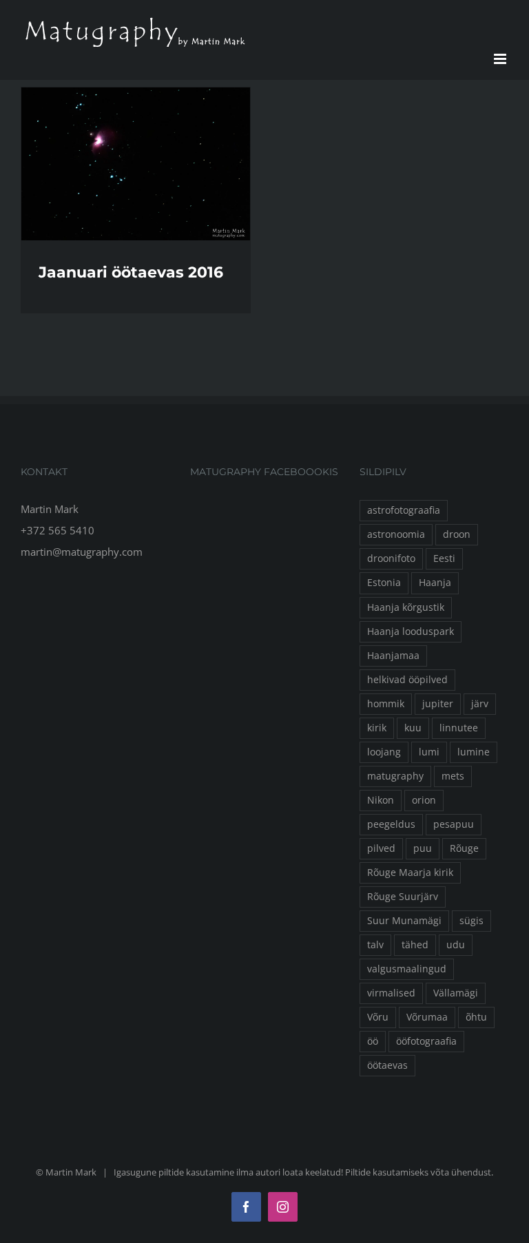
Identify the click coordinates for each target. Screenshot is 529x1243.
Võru (377, 1017)
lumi (429, 752)
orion (424, 800)
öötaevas (387, 1065)
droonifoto (391, 558)
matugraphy (395, 776)
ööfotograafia (426, 1041)
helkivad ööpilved (407, 679)
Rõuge (464, 848)
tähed (415, 945)
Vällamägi (455, 993)
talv (375, 945)
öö (372, 1041)
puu (422, 848)
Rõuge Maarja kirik (410, 872)
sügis (471, 921)
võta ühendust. (462, 1172)
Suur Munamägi (404, 921)
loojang (384, 752)
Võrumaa (427, 1017)
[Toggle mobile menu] (501, 59)
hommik (385, 704)
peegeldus (391, 824)
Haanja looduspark (410, 631)
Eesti (444, 558)
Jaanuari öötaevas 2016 (131, 272)
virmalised (391, 993)
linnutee (458, 728)
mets (453, 776)
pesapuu (453, 824)
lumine (473, 752)
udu (455, 945)
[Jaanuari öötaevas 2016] (135, 163)
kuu (413, 728)
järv (479, 704)
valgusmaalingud (406, 969)
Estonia (384, 582)
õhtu (476, 1017)
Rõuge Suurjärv (402, 896)
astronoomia (396, 534)
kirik (376, 728)
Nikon (380, 800)
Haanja (435, 582)
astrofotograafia (403, 510)
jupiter (437, 704)
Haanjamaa (393, 655)
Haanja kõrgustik (405, 607)
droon (456, 534)
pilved (381, 848)
